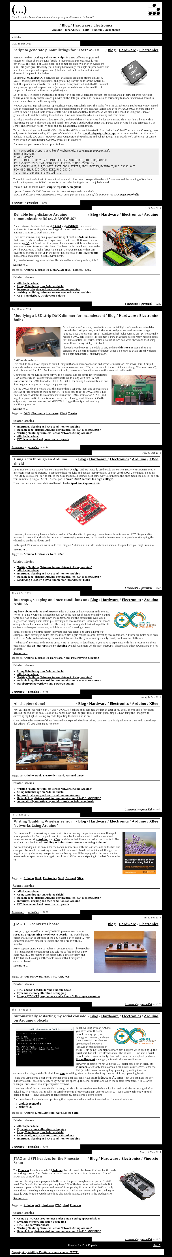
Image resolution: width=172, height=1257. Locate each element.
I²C (27, 243)
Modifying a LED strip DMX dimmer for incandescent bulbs (53, 579)
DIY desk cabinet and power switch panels (43, 439)
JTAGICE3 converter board (33, 1224)
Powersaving (79, 657)
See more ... (20, 264)
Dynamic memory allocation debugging (41, 993)
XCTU (129, 472)
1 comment (17, 202)
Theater (72, 413)
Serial (75, 1112)
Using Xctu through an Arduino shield (40, 286)
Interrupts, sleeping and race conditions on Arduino (48, 289)
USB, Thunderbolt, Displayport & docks (41, 295)
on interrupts (40, 645)
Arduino (57, 29)
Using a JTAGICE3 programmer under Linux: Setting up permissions (58, 996)
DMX (27, 413)
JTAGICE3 (57, 976)
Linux (38, 1112)
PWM (63, 413)
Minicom (49, 1112)
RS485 (87, 269)
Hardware (81, 25)
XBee (153, 459)
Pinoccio (97, 29)
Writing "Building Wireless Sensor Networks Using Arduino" (54, 292)
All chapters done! (28, 283)
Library (54, 269)
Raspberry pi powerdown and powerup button (45, 683)
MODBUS (72, 226)
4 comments (131, 1239)
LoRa (86, 29)
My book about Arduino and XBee (34, 611)
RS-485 (57, 226)
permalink (32, 202)
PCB (67, 976)
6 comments (131, 303)
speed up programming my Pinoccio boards (40, 934)
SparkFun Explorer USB (85, 483)
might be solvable (129, 194)
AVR (26, 976)
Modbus (65, 269)
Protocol (77, 269)
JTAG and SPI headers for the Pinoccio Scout (44, 989)
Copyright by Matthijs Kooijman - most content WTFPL (45, 1252)
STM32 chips (57, 57)
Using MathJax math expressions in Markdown (45, 1135)
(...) (19, 9)
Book (38, 775)
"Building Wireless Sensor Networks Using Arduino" (74, 842)
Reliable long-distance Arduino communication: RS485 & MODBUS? (59, 429)
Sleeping (93, 657)
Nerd (53, 554)
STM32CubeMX (33, 77)
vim (62, 1073)
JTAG (47, 976)
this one (125, 347)
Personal (70, 775)
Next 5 (156, 1245)
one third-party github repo (99, 133)
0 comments (18, 447)
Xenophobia (112, 29)
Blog (66, 25)
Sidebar (18, 37)
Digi (76, 469)
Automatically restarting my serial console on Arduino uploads (55, 801)
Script (67, 1112)
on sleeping (60, 645)
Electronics (148, 50)
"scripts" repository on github (63, 186)
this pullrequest (85, 1059)
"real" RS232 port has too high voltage (89, 479)
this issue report (87, 252)
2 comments (131, 809)
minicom (81, 1067)
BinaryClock (72, 29)
